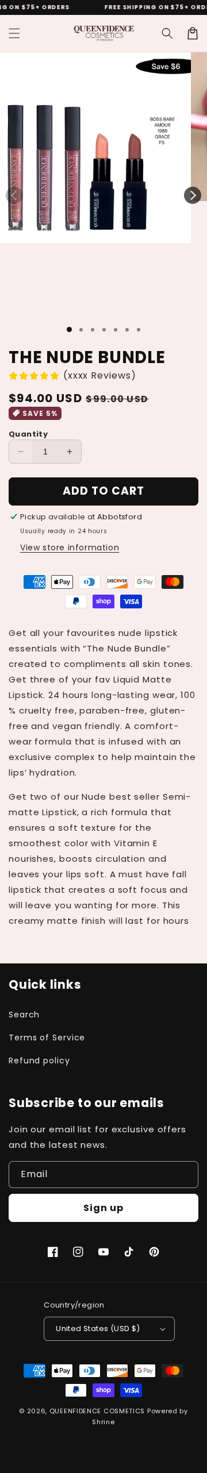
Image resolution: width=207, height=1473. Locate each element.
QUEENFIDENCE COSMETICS (97, 1411)
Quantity (28, 434)
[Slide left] (14, 195)
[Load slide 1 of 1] (69, 329)
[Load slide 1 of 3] (92, 330)
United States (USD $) (98, 1328)
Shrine (103, 1421)
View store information (69, 547)
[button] (14, 33)
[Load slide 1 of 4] (104, 330)
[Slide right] (192, 195)
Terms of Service (47, 1037)
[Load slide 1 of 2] (81, 330)
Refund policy (39, 1060)
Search (24, 1014)
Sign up (103, 1207)
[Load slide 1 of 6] (127, 330)
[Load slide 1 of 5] (115, 330)
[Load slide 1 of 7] (138, 330)
